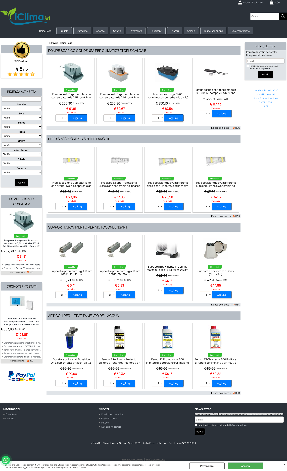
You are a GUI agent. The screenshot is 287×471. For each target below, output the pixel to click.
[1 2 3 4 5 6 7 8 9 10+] (61, 207)
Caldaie (191, 30)
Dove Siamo (11, 414)
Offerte (117, 30)
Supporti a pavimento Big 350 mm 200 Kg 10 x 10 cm (71, 272)
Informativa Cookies (77, 467)
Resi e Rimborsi (109, 418)
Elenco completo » (17, 272)
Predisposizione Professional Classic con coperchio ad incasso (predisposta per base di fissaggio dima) (119, 187)
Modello (21, 104)
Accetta (245, 466)
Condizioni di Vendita (112, 414)
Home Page (45, 30)
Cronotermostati (22, 286)
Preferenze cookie (155, 459)
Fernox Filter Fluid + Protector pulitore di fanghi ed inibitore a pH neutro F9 (119, 362)
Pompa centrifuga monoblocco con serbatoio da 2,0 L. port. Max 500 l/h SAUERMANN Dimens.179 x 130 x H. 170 (119, 99)
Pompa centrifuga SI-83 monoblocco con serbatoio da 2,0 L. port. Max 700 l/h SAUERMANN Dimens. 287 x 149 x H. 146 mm (167, 99)
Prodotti (64, 30)
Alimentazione (21, 150)
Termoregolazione (213, 30)
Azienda (100, 30)
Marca (21, 122)
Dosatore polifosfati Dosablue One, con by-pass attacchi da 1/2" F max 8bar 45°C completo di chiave (71, 364)
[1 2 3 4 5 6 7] (158, 384)
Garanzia (21, 168)
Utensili (175, 30)
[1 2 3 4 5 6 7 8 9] (109, 384)
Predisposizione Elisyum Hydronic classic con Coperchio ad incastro (167, 184)
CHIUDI (284, 464)
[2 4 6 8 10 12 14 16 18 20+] (61, 295)
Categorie (82, 30)
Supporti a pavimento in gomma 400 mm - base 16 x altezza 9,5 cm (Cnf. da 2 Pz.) (167, 270)
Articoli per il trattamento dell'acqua (83, 315)
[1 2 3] (109, 118)
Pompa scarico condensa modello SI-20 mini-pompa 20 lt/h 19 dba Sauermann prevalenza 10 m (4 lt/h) (216, 94)
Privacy (105, 422)
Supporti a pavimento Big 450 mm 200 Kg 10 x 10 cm (119, 272)
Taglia (22, 131)
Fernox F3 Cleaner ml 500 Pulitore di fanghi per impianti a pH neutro (215, 360)
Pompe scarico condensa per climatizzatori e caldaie (97, 50)
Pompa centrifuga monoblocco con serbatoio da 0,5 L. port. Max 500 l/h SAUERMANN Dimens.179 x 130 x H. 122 (21, 243)
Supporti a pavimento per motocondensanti (88, 227)
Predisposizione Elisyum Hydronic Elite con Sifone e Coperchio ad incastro (216, 186)
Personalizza (207, 466)
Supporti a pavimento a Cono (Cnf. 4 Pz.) (215, 272)
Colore (21, 140)
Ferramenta (136, 30)
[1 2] (206, 207)
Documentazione (241, 30)
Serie (21, 113)
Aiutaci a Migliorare (111, 426)
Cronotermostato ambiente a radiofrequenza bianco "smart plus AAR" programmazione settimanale (21, 321)
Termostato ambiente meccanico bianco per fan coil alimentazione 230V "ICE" (39, 353)
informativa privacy (261, 68)
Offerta (21, 159)
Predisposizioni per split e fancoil (79, 138)
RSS (31, 272)
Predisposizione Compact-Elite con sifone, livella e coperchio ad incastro (71, 186)
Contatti (9, 418)
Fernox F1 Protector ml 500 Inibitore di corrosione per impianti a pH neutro (167, 362)
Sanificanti (156, 30)
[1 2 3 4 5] (61, 118)
